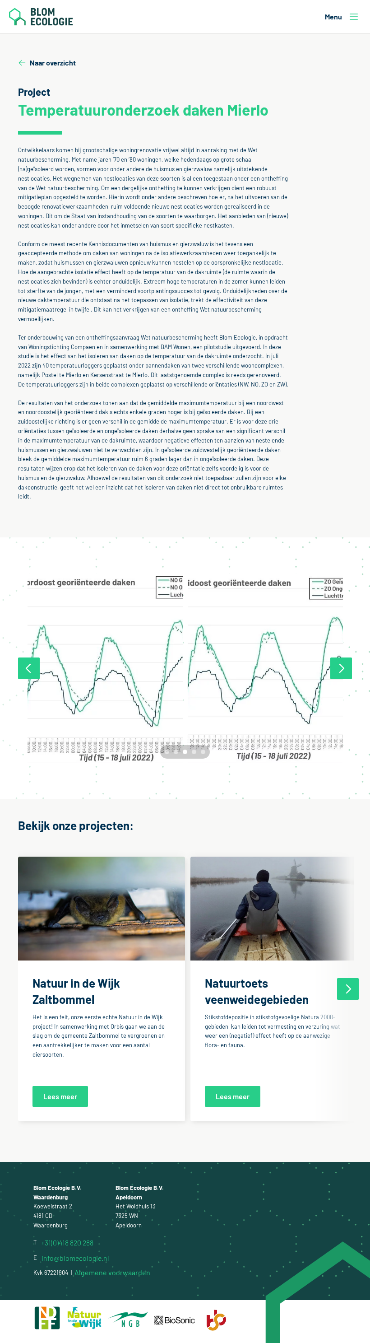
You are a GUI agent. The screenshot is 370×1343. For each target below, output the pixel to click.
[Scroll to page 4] (194, 752)
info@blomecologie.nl (75, 1258)
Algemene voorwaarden (112, 1272)
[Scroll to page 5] (204, 752)
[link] (60, 1096)
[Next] (341, 668)
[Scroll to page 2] (175, 752)
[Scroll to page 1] (165, 752)
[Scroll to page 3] (185, 752)
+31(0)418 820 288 (67, 1242)
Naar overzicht (53, 62)
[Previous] (29, 668)
